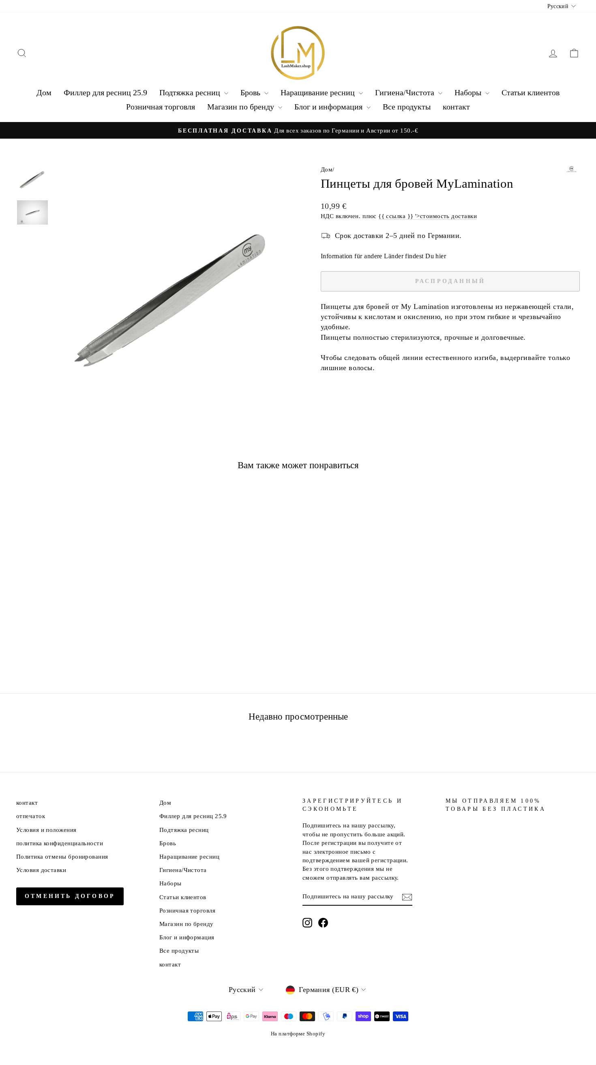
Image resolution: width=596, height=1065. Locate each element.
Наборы (469, 92)
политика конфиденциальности (59, 843)
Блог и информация (329, 106)
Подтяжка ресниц (190, 92)
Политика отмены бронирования (62, 856)
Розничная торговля (160, 106)
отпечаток (30, 815)
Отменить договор (70, 896)
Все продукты (407, 106)
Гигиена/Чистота (405, 92)
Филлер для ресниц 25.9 (105, 92)
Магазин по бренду (241, 106)
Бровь (251, 92)
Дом (43, 92)
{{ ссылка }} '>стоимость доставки (427, 215)
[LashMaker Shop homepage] (298, 53)
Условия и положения (46, 829)
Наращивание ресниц (319, 92)
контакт (456, 106)
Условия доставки (41, 869)
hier (440, 256)
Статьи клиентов (531, 92)
